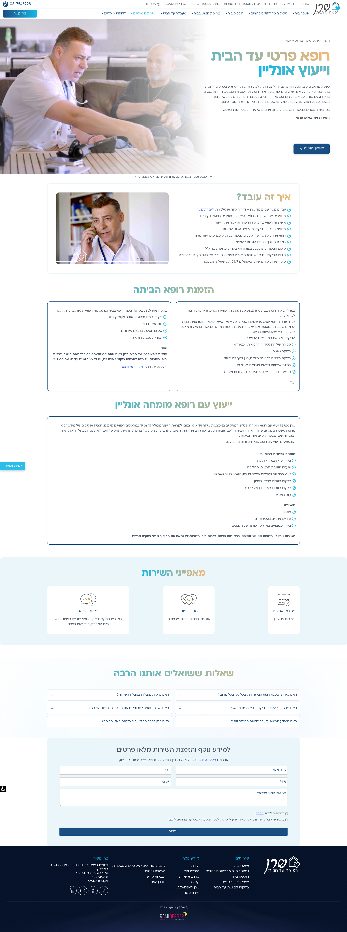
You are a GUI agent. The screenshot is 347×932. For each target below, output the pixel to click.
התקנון (259, 813)
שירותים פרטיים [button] (144, 13)
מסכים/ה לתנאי (269, 813)
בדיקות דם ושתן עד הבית (231, 887)
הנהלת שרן (191, 871)
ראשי (327, 41)
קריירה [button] (289, 4)
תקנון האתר (157, 882)
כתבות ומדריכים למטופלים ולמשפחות (250, 4)
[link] (103, 890)
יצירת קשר (191, 893)
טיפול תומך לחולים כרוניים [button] (269, 13)
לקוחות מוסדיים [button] (115, 13)
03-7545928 (205, 760)
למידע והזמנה (13, 465)
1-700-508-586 (87, 873)
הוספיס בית (241, 876)
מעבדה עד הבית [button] (174, 13)
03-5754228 (91, 881)
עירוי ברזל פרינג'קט (134, 367)
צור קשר (20, 13)
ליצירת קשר (205, 209)
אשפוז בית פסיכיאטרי (234, 882)
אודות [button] (305, 4)
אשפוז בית (241, 865)
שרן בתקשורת (189, 876)
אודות (195, 865)
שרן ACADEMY (175, 4)
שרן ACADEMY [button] (188, 887)
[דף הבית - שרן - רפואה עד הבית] (282, 873)
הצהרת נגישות (155, 871)
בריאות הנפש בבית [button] (207, 13)
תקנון (171, 819)
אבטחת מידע (156, 876)
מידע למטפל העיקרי (205, 4)
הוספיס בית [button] (235, 13)
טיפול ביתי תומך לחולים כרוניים (227, 871)
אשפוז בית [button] (302, 13)
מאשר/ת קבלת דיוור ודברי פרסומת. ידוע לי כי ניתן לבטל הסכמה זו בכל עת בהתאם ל (226, 819)
